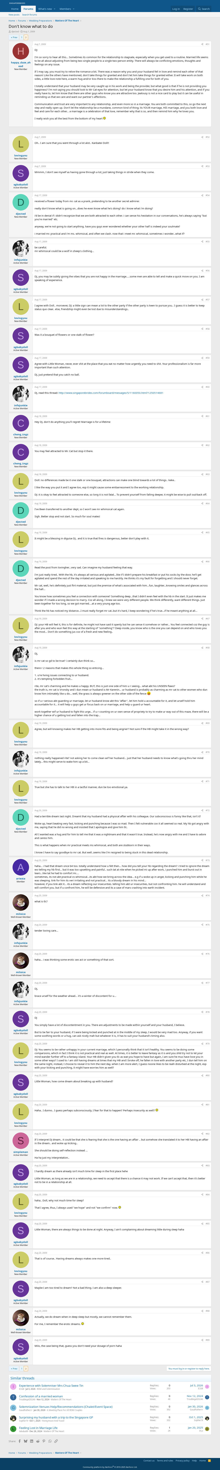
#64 (208, 503)
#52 (208, 137)
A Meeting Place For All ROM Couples (64, 1410)
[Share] (202, 44)
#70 (208, 752)
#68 (208, 647)
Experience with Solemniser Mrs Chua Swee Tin (51, 1386)
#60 (208, 387)
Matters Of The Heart (61, 1399)
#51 (208, 44)
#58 (208, 328)
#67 (208, 618)
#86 (208, 1252)
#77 (208, 982)
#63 (208, 474)
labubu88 (23, 1431)
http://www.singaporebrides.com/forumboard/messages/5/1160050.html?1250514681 (111, 392)
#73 (208, 860)
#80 (208, 1075)
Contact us (149, 1460)
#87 (208, 1281)
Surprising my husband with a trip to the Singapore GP (56, 1417)
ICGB (21, 1389)
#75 (208, 924)
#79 (208, 1043)
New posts (14, 14)
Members (65, 8)
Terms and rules (165, 1460)
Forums (28, 8)
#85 (208, 1223)
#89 (208, 1340)
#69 (208, 723)
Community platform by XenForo (110, 1467)
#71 (208, 781)
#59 (208, 357)
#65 (208, 532)
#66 (208, 561)
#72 (208, 810)
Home (14, 8)
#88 (208, 1310)
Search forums (29, 14)
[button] (54, 9)
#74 (208, 895)
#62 (208, 445)
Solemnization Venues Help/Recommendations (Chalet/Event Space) (65, 1407)
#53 (208, 166)
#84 (208, 1194)
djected (15, 31)
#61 (208, 416)
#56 (208, 270)
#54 (208, 195)
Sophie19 (23, 1420)
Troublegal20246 (27, 1399)
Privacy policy (183, 1460)
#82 (208, 1133)
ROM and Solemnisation (48, 1389)
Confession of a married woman (41, 1396)
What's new (45, 8)
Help (194, 1460)
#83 (208, 1165)
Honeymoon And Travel (53, 1420)
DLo (201, 1430)
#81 (208, 1104)
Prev (15, 37)
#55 (208, 241)
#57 (208, 299)
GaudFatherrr (25, 1410)
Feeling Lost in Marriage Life (38, 1428)
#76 (208, 953)
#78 (208, 1012)
